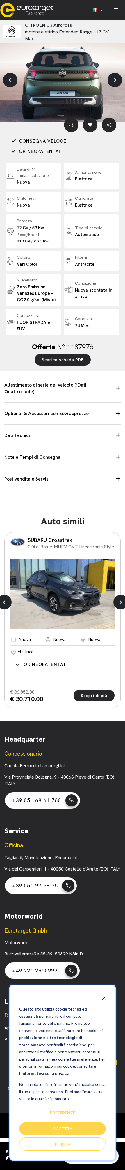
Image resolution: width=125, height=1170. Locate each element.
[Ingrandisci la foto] (71, 125)
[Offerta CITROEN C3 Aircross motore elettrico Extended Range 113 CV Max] (62, 80)
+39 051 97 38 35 (35, 885)
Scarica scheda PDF (62, 359)
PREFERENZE (62, 1112)
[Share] (109, 125)
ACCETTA (62, 1128)
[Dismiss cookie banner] (104, 998)
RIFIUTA (63, 1143)
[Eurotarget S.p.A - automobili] (28, 10)
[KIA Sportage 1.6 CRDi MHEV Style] (62, 594)
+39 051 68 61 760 (36, 800)
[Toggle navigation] (115, 10)
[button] (10, 80)
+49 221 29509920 (36, 970)
